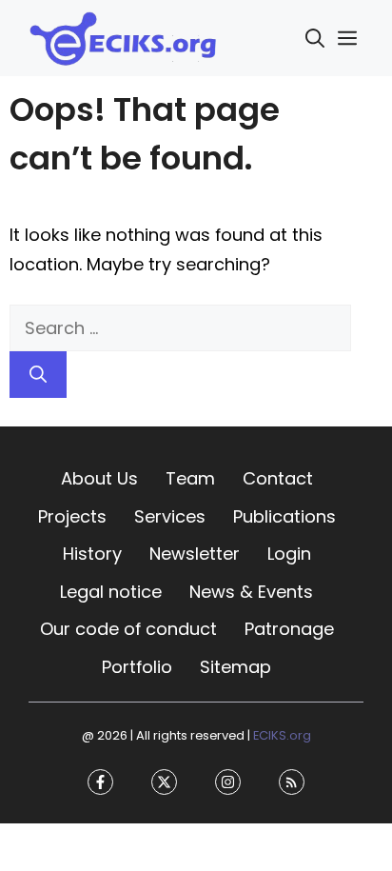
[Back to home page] (124, 37)
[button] (315, 38)
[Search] (38, 374)
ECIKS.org (282, 735)
